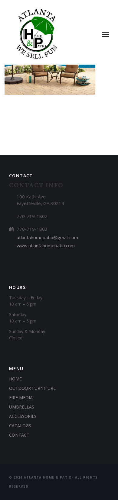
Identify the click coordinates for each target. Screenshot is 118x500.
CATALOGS (20, 425)
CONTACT (19, 435)
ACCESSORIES (23, 416)
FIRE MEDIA (21, 397)
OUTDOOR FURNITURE (32, 388)
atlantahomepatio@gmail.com (47, 237)
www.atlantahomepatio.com (46, 245)
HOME (15, 379)
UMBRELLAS (21, 407)
